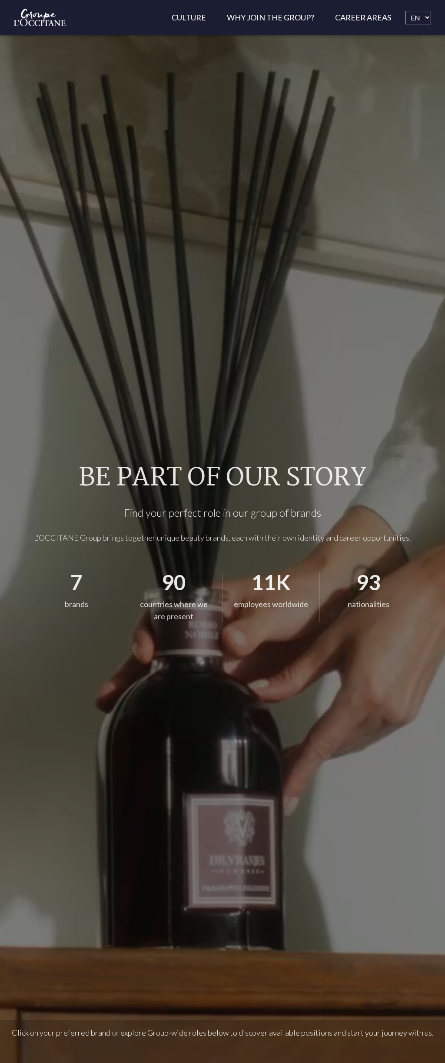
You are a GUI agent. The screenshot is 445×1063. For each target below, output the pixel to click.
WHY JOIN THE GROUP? (270, 17)
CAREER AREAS (363, 17)
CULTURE (189, 17)
